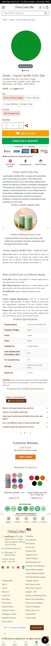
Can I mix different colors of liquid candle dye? (21, 423)
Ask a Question (17, 401)
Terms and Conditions (34, 603)
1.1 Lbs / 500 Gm (11, 104)
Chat (36, 645)
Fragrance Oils (31, 555)
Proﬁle (47, 645)
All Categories (31, 540)
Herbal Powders (32, 558)
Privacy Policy (7, 621)
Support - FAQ (31, 592)
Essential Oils (31, 551)
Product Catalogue (33, 606)
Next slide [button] (46, 480)
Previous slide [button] (4, 480)
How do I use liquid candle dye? (15, 412)
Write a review (25, 457)
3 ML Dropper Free (11, 113)
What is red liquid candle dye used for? (18, 408)
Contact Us (6, 595)
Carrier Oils (30, 547)
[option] (14, 485)
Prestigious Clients (9, 614)
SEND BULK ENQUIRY (25, 140)
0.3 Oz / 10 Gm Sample (13, 98)
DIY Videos (6, 599)
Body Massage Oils (33, 562)
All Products (30, 543)
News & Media (7, 606)
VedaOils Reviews (9, 618)
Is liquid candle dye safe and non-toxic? (18, 427)
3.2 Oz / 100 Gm (32, 98)
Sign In (4, 584)
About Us (5, 592)
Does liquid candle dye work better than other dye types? (23, 417)
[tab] (22, 70)
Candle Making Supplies (35, 573)
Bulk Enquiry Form (33, 584)
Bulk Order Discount (34, 588)
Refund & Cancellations (35, 599)
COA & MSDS (31, 614)
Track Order (6, 603)
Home (5, 20)
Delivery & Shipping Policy (36, 595)
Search (4, 588)
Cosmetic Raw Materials (35, 566)
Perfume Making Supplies (36, 577)
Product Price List (32, 610)
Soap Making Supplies (34, 569)
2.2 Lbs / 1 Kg (26, 104)
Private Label (31, 618)
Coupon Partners (8, 610)
